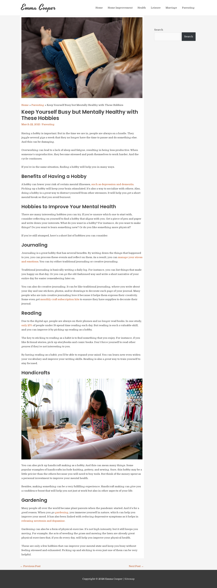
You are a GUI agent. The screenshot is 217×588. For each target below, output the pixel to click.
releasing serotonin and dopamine (43, 520)
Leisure (156, 7)
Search (158, 29)
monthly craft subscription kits (59, 299)
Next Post (136, 566)
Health (142, 7)
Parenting (188, 7)
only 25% (26, 325)
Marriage (171, 7)
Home (99, 7)
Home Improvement (120, 7)
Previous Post (30, 566)
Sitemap (129, 579)
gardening (61, 512)
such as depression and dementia (112, 184)
